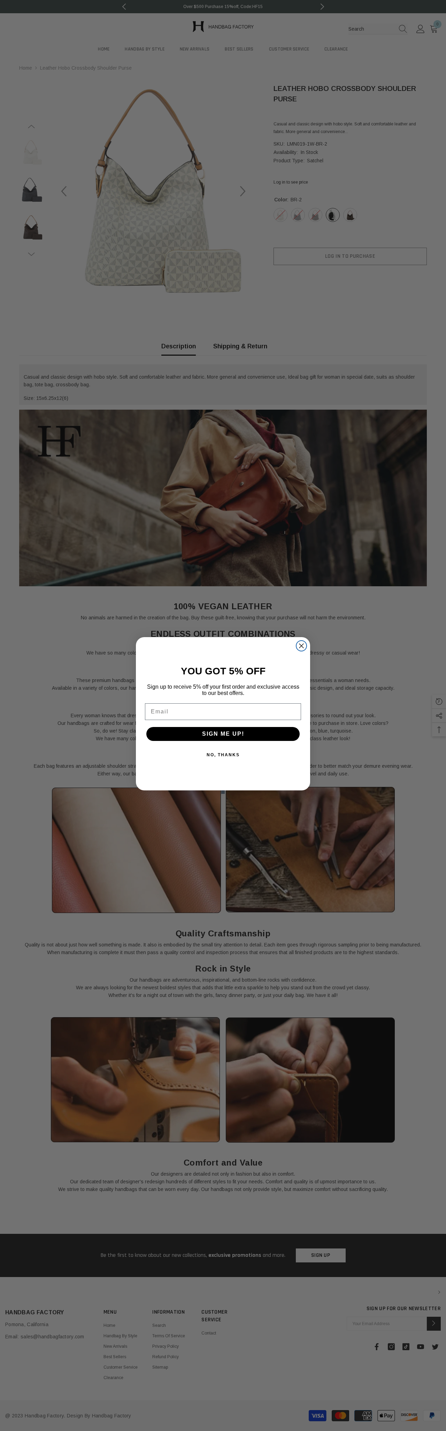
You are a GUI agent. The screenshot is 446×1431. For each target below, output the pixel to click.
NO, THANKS (223, 754)
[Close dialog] (301, 646)
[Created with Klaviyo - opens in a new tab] (223, 792)
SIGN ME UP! (223, 734)
